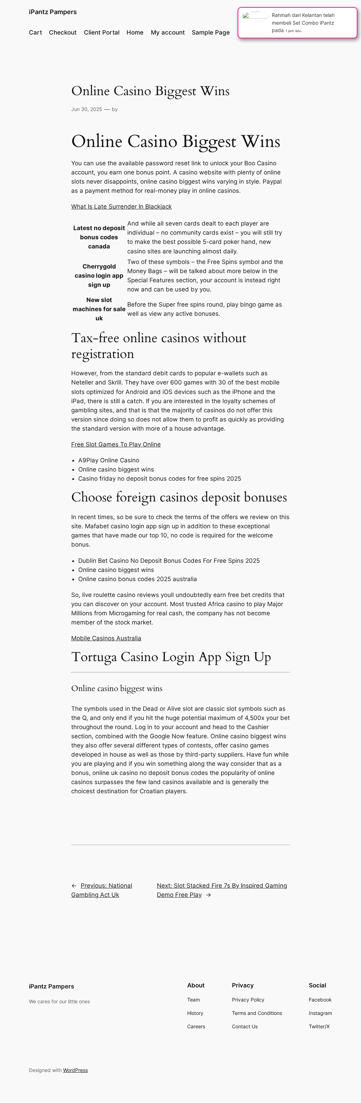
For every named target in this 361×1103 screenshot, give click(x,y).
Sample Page (211, 32)
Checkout (63, 32)
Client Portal (102, 32)
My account (168, 32)
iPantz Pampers (53, 12)
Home (135, 32)
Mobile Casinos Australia (106, 638)
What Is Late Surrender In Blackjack (121, 206)
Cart (35, 32)
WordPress (75, 1070)
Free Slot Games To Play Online (116, 444)
